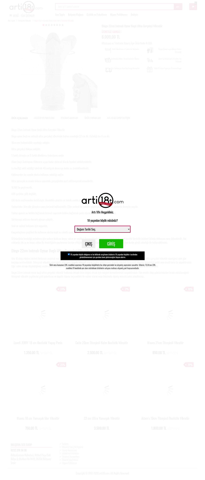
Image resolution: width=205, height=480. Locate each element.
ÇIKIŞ (88, 244)
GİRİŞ (111, 244)
